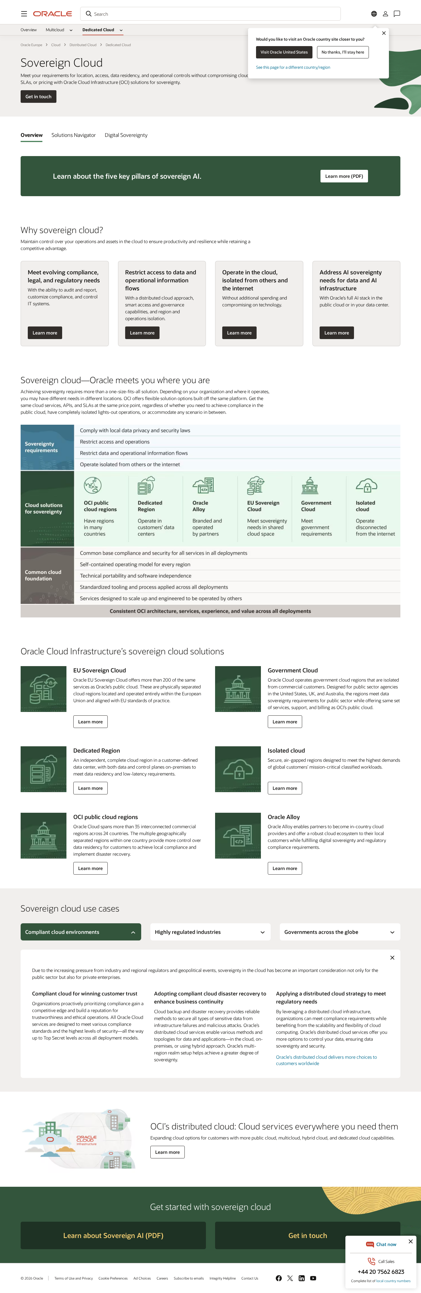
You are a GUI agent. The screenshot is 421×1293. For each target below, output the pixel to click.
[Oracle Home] (52, 13)
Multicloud (55, 29)
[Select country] (374, 13)
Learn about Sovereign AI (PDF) (113, 1235)
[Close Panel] (392, 957)
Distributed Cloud (83, 44)
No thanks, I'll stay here (343, 52)
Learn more (45, 334)
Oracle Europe (31, 44)
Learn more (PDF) (346, 176)
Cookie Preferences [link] (113, 1278)
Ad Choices (142, 1278)
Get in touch (38, 96)
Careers (162, 1278)
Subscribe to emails (189, 1278)
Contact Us (249, 1278)
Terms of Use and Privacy (73, 1278)
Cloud (55, 44)
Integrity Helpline (223, 1278)
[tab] (31, 135)
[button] (24, 13)
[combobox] (210, 14)
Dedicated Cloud (98, 29)
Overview (29, 29)
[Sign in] (385, 13)
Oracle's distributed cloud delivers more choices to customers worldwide (326, 1060)
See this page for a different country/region (293, 67)
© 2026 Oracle (32, 1278)
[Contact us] (397, 13)
